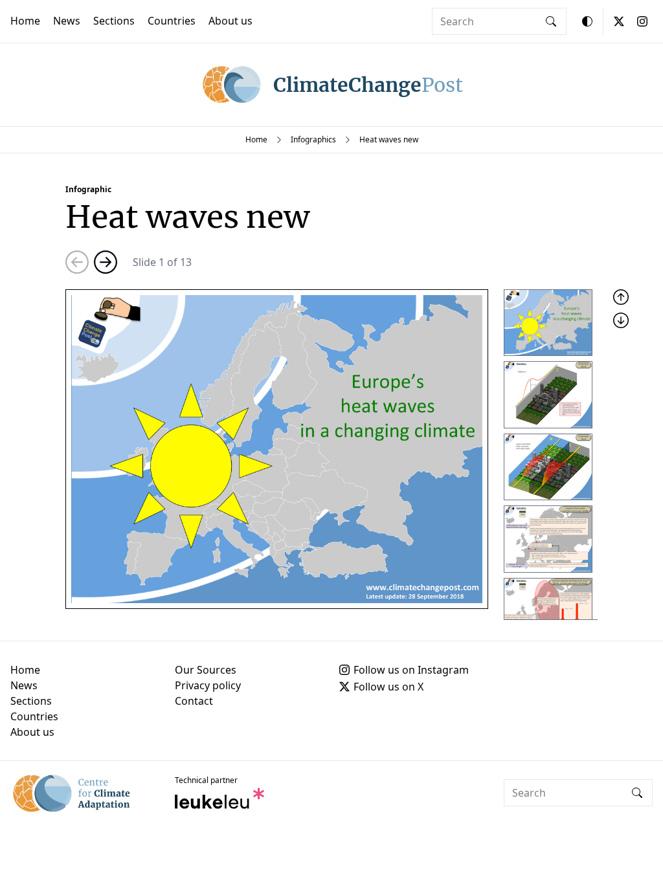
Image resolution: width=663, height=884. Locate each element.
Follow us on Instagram (411, 670)
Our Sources (205, 670)
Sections (114, 21)
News (66, 21)
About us (230, 21)
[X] (619, 21)
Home (25, 21)
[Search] (551, 21)
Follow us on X (388, 687)
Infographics (313, 139)
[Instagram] (642, 21)
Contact (194, 701)
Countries (172, 21)
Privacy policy (208, 685)
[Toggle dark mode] (587, 21)
